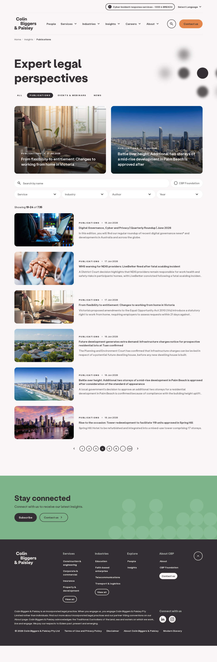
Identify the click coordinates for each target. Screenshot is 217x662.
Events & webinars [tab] (72, 95)
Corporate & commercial (70, 572)
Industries (89, 24)
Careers (131, 24)
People (131, 561)
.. (122, 448)
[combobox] (37, 194)
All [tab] (19, 95)
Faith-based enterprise (102, 569)
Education (101, 561)
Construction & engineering (72, 563)
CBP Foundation (189, 183)
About (150, 24)
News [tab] (98, 95)
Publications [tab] (40, 95)
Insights (110, 24)
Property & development (71, 588)
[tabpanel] (108, 140)
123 (130, 448)
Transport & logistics (107, 583)
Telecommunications (107, 577)
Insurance (69, 580)
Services (67, 24)
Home (17, 39)
